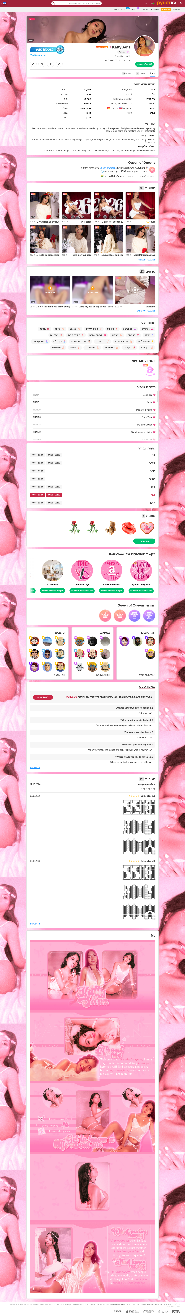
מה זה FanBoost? (38, 55)
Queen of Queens (108, 168)
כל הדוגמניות (177, 9)
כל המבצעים (143, 9)
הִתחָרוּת (133, 9)
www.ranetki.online (150, 1304)
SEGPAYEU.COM (117, 1304)
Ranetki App (119, 9)
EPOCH (129, 1304)
